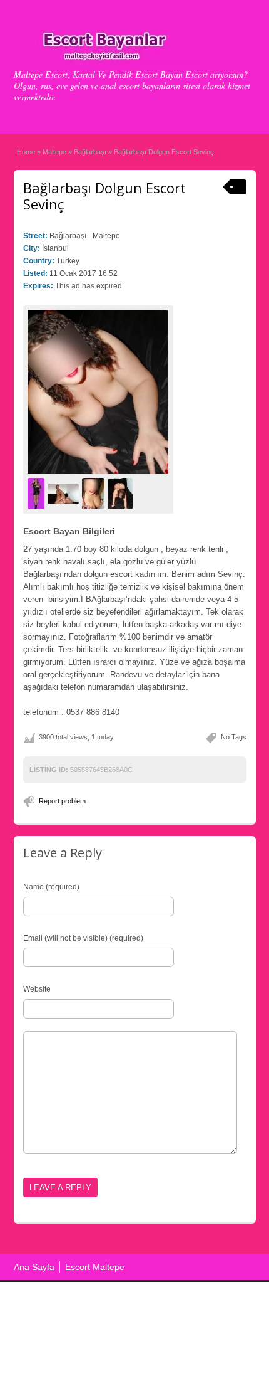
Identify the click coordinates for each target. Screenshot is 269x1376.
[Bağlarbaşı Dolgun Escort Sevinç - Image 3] (95, 493)
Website (37, 989)
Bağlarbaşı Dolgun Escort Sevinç (104, 195)
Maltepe (54, 152)
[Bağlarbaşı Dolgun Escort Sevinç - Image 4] (122, 493)
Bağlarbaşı (90, 152)
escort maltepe (116, 1342)
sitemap (165, 1342)
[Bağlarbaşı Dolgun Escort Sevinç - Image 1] (38, 493)
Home (26, 152)
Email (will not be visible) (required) (83, 938)
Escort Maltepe (94, 1267)
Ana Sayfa (34, 1267)
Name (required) (51, 886)
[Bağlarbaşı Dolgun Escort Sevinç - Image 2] (65, 493)
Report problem (62, 801)
